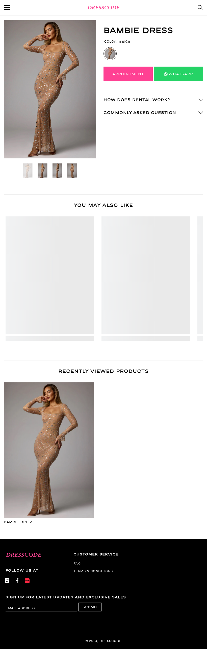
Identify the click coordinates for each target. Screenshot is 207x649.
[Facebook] (17, 580)
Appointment (128, 73)
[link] (50, 338)
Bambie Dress (18, 522)
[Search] (200, 8)
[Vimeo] (27, 580)
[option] (50, 89)
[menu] (7, 8)
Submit (90, 607)
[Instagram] (7, 580)
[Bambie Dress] (49, 450)
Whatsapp (181, 73)
